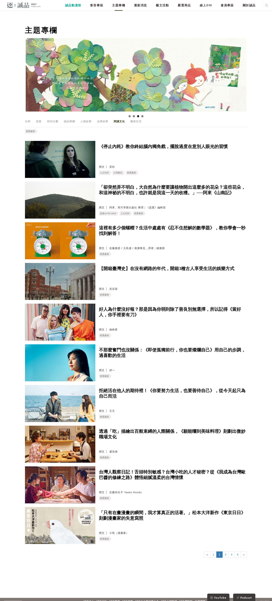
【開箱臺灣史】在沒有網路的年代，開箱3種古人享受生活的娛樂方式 (166, 268)
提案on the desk (108, 213)
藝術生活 (136, 121)
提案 (39, 121)
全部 (28, 121)
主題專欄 (118, 5)
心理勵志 (117, 172)
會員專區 (227, 5)
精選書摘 (30, 131)
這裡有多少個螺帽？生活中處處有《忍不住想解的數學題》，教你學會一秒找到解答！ (172, 230)
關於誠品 (249, 5)
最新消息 (140, 5)
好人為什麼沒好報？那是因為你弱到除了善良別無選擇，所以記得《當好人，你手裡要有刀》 (170, 312)
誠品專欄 (69, 121)
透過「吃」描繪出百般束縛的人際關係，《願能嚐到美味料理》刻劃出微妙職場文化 (172, 434)
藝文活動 (162, 5)
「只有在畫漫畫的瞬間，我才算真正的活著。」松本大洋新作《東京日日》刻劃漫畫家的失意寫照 (172, 515)
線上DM (206, 5)
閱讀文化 (119, 121)
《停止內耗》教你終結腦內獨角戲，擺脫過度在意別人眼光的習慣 (163, 146)
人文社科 (104, 172)
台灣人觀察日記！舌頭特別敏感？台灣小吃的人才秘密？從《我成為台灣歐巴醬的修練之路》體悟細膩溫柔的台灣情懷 (172, 475)
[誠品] (24, 5)
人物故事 (86, 121)
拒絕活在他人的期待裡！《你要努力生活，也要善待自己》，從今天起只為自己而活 (172, 393)
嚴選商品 (184, 5)
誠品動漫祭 (73, 5)
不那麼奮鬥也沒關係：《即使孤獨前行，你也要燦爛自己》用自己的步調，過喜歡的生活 (172, 352)
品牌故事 (102, 121)
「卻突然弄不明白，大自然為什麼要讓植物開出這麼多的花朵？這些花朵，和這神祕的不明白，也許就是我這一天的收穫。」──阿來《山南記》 (172, 190)
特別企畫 (52, 121)
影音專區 (96, 5)
